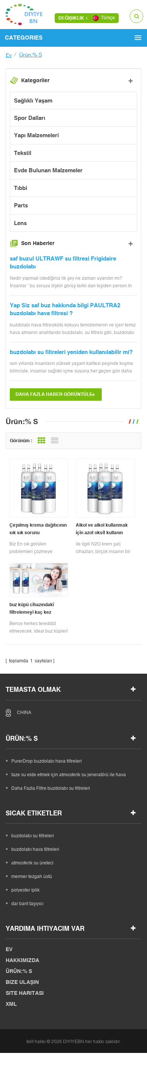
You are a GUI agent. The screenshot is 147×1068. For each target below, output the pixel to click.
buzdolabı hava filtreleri (35, 849)
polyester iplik (25, 890)
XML (11, 1004)
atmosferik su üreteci (32, 863)
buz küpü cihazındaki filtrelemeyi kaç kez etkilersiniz (31, 609)
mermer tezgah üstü (31, 876)
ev (9, 55)
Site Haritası (25, 993)
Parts (21, 205)
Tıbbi (20, 188)
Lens (20, 223)
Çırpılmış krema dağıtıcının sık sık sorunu (38, 529)
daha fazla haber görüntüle (53, 394)
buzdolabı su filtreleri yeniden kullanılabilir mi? (71, 352)
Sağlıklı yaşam (33, 100)
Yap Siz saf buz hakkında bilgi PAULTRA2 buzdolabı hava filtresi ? (65, 309)
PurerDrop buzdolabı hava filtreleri (46, 761)
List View (54, 440)
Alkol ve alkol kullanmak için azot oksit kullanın (102, 529)
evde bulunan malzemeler (48, 170)
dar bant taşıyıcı (27, 903)
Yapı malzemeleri (36, 135)
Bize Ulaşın (22, 982)
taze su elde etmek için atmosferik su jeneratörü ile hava (68, 774)
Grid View (41, 440)
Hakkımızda (22, 960)
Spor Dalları (29, 118)
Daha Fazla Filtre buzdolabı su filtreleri (50, 788)
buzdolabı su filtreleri (32, 835)
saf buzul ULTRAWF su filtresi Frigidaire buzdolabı (63, 262)
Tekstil (22, 153)
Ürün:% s (19, 971)
